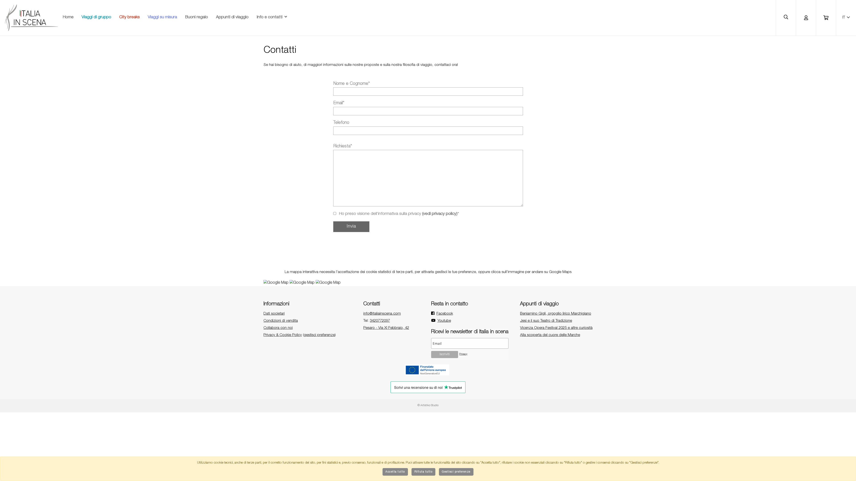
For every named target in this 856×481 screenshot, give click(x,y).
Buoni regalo (196, 17)
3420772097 (380, 321)
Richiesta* (342, 146)
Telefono (341, 123)
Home (68, 17)
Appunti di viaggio (232, 17)
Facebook (444, 314)
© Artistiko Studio (428, 405)
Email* (338, 103)
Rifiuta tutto (423, 472)
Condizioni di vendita (280, 321)
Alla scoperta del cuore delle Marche (550, 335)
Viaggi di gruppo (96, 17)
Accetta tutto (395, 472)
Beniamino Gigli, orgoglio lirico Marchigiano (555, 314)
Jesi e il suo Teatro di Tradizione (546, 321)
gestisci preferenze (319, 335)
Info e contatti (269, 17)
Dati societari (274, 314)
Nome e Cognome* (351, 84)
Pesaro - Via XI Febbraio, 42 (386, 328)
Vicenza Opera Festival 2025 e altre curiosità (556, 328)
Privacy (463, 354)
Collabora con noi (278, 328)
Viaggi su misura (162, 17)
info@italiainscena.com (382, 314)
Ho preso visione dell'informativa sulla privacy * (398, 214)
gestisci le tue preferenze (455, 272)
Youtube (444, 321)
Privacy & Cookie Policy (282, 335)
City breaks (129, 17)
